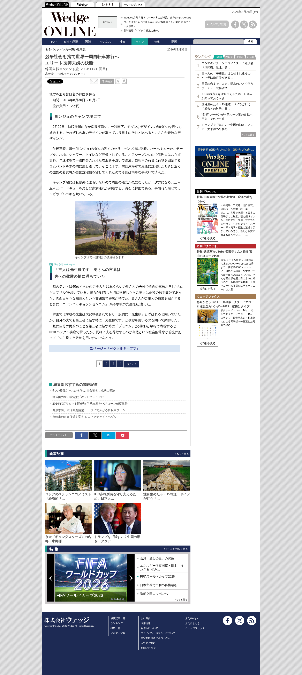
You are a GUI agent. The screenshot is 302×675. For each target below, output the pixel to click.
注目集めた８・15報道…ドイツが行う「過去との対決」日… (226, 106)
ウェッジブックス (195, 628)
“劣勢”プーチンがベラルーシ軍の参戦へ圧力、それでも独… (227, 116)
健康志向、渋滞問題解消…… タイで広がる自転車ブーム (88, 410)
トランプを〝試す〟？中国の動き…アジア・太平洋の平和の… (227, 127)
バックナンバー (59, 435)
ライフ (139, 41)
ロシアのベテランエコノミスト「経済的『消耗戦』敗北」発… (227, 65)
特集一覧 (115, 628)
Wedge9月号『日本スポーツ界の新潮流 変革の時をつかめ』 (158, 17)
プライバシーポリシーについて (158, 633)
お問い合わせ (148, 647)
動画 (174, 41)
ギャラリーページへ (65, 264)
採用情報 (146, 623)
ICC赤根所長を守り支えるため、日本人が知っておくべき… (227, 96)
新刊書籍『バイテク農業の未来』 (142, 30)
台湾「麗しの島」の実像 (157, 558)
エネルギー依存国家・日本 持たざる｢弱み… (161, 567)
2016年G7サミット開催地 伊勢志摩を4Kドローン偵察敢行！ (91, 403)
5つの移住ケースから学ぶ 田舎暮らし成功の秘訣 (83, 390)
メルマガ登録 (218, 24)
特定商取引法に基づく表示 (155, 638)
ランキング (117, 623)
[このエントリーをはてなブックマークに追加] (109, 435)
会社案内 (146, 618)
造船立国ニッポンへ (154, 593)
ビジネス (105, 41)
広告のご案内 (148, 643)
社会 (122, 41)
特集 (157, 41)
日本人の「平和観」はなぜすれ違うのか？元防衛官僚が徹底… (226, 75)
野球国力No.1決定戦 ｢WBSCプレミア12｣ (79, 397)
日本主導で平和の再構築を (81, 598)
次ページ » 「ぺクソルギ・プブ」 (114, 348)
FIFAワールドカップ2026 (157, 576)
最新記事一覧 (118, 618)
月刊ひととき (192, 623)
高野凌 (65, 74)
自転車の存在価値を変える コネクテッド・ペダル (84, 416)
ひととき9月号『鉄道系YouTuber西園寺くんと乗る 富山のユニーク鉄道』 (158, 24)
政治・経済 (70, 41)
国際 (88, 41)
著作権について (149, 628)
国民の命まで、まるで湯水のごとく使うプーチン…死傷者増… (227, 86)
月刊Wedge (191, 618)
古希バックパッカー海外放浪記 (65, 49)
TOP (53, 41)
